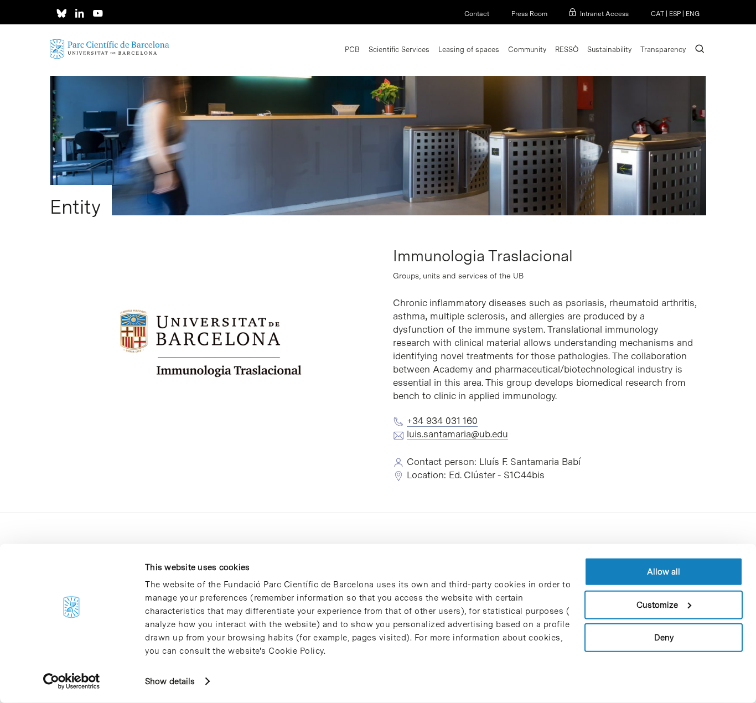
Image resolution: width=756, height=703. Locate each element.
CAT (657, 14)
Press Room (529, 14)
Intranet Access (604, 14)
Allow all (663, 572)
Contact (476, 14)
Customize (657, 604)
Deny (664, 638)
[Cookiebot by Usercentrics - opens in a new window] (71, 681)
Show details (170, 681)
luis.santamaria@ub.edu (457, 434)
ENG (693, 14)
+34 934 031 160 (442, 420)
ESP (675, 14)
